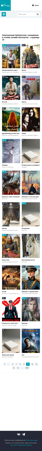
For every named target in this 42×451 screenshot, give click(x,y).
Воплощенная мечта (28, 260)
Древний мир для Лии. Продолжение (11, 133)
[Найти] (37, 14)
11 (32, 364)
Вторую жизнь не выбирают (31, 165)
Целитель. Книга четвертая (10, 197)
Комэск (24, 102)
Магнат (24, 70)
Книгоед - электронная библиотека (5, 5)
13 (14, 368)
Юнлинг (4, 228)
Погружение (26, 228)
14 (18, 368)
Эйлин (24, 133)
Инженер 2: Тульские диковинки (31, 197)
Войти (37, 5)
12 (36, 364)
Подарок (5, 165)
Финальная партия (8, 355)
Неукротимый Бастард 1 (10, 70)
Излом (4, 291)
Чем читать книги (31, 440)
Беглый (4, 102)
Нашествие (5, 260)
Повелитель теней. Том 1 (10, 323)
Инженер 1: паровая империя (31, 291)
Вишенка (24, 323)
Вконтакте (18, 434)
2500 (27, 368)
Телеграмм (23, 434)
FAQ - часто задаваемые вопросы (21, 445)
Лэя (23, 355)
